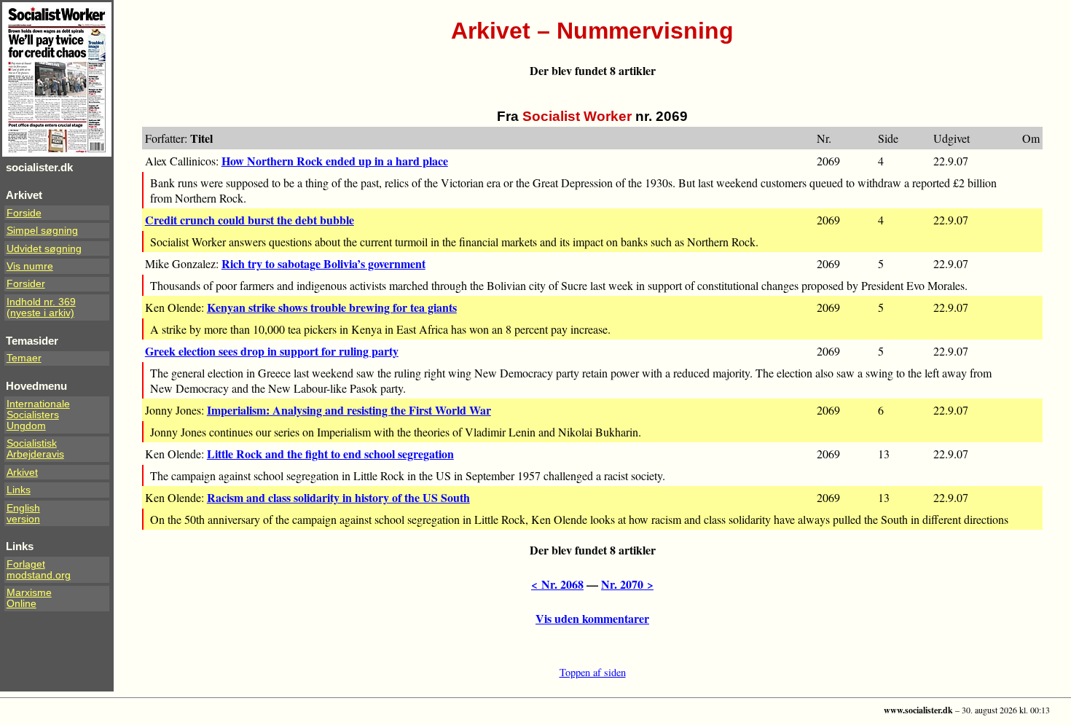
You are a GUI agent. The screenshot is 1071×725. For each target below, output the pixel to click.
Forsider (26, 283)
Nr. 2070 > (627, 584)
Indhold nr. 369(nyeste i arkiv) (41, 307)
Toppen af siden (593, 672)
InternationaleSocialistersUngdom (38, 415)
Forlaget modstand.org (39, 570)
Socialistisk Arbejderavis (35, 449)
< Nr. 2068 (557, 584)
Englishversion (23, 514)
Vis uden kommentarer (592, 618)
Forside (24, 213)
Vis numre (30, 266)
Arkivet (22, 472)
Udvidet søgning (44, 248)
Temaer (24, 358)
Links (19, 490)
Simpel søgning (42, 230)
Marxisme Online (29, 598)
